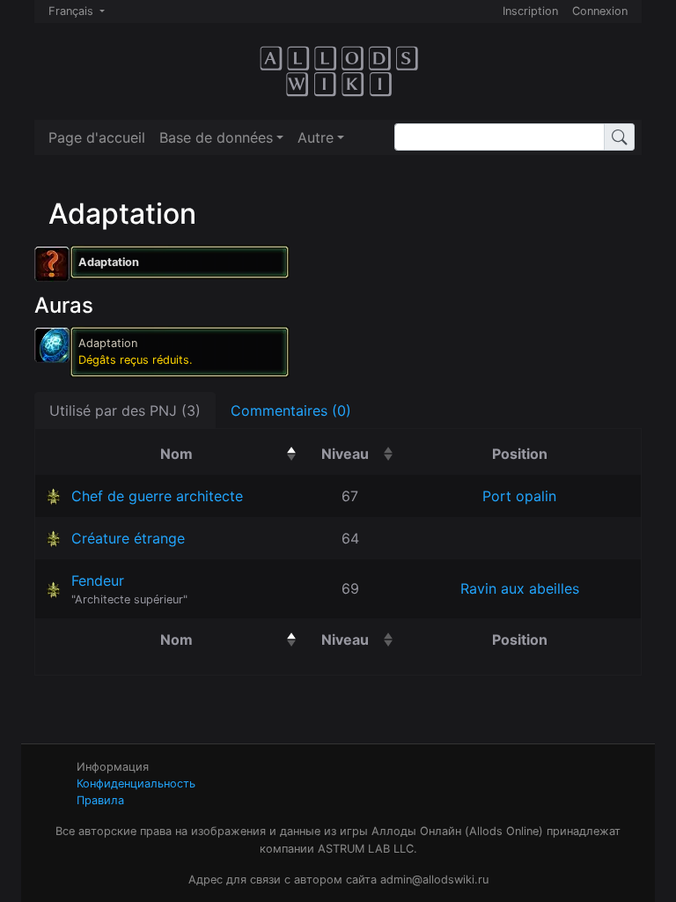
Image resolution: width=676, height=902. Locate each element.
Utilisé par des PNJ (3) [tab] (125, 410)
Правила (100, 800)
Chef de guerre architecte (157, 496)
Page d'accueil (96, 137)
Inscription (530, 11)
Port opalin (519, 496)
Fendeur (97, 580)
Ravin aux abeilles (519, 588)
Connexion (600, 11)
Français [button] (72, 11)
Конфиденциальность (136, 783)
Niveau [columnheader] (359, 453)
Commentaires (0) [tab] (291, 410)
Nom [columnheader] (230, 453)
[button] (221, 137)
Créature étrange (128, 538)
